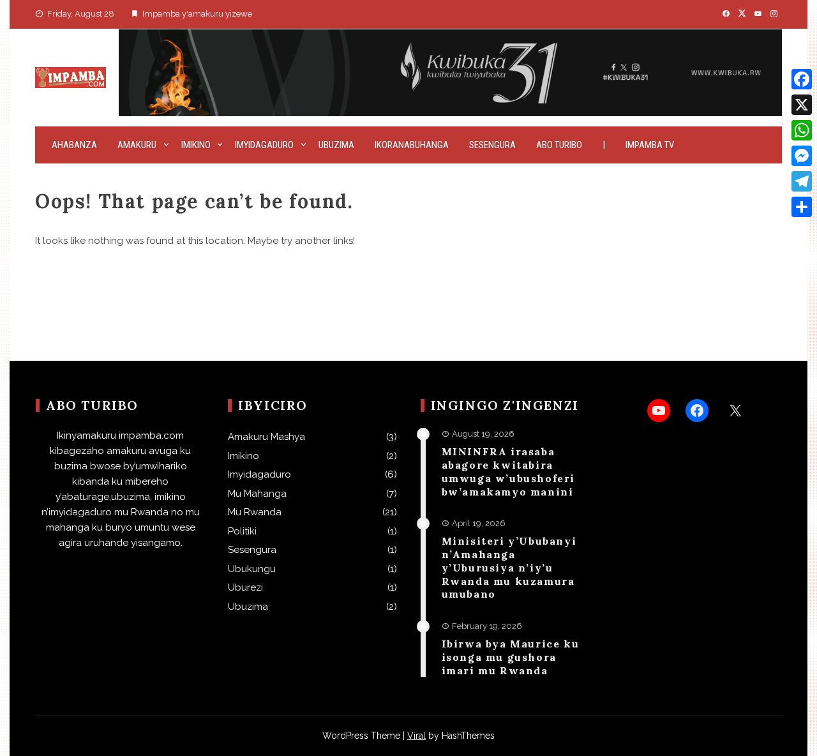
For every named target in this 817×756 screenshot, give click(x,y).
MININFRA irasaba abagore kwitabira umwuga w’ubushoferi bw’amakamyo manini (508, 471)
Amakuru (136, 145)
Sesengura (492, 145)
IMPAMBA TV (650, 145)
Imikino (196, 145)
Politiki (242, 531)
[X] (801, 104)
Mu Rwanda (254, 512)
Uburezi (245, 587)
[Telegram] (801, 181)
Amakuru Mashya (266, 436)
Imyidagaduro (264, 145)
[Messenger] (801, 156)
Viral (416, 735)
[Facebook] (801, 79)
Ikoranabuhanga (412, 145)
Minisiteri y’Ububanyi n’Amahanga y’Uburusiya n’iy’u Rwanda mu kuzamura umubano (509, 567)
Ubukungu (252, 569)
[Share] (801, 207)
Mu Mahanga (257, 493)
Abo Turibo (559, 145)
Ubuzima (336, 145)
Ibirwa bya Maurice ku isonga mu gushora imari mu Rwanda (511, 657)
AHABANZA (74, 145)
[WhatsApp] (801, 130)
